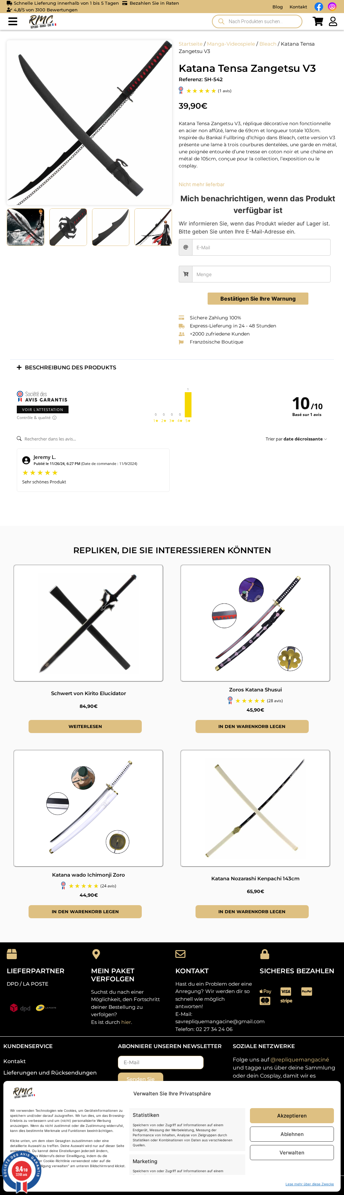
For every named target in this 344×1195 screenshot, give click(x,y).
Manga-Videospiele (231, 44)
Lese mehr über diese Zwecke (310, 1184)
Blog (277, 6)
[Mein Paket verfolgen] (96, 954)
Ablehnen (292, 1134)
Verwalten (292, 1152)
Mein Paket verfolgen (112, 975)
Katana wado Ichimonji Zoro (88, 875)
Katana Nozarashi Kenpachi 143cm (255, 878)
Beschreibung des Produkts (70, 367)
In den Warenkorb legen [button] (252, 726)
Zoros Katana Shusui (255, 689)
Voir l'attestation (42, 409)
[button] (12, 22)
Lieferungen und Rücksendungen (50, 1073)
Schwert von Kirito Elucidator (88, 693)
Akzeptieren (292, 1115)
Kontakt (298, 6)
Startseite (191, 44)
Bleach (267, 44)
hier (126, 1022)
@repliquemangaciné (299, 1059)
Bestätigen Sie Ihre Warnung (258, 298)
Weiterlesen (85, 726)
